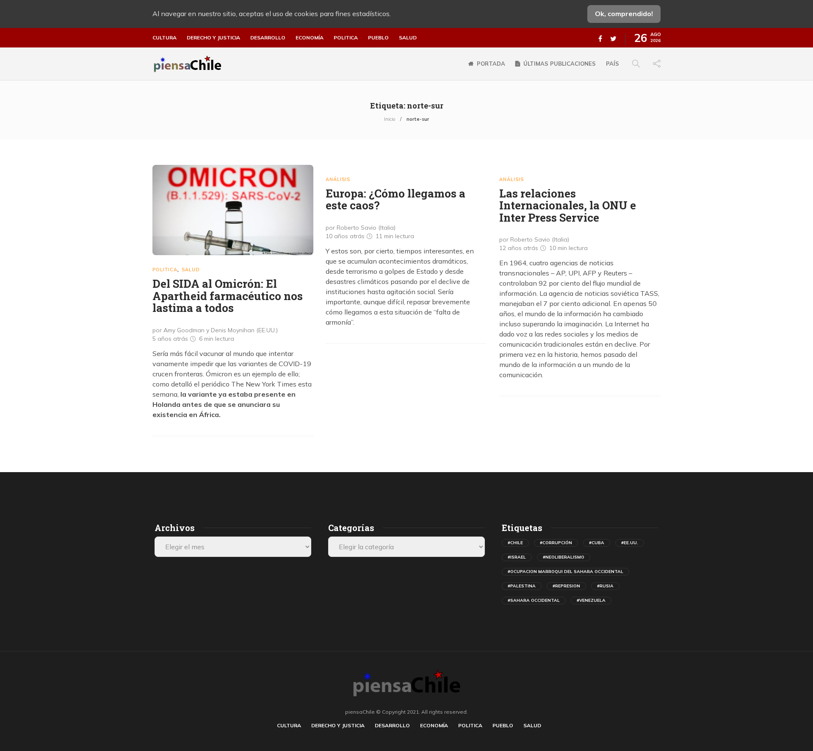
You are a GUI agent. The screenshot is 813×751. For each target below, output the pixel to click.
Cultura (164, 37)
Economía (310, 37)
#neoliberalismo (563, 557)
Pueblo (378, 37)
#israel (517, 557)
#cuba (596, 542)
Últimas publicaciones (559, 63)
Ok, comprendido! (624, 13)
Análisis (338, 179)
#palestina (522, 586)
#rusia (605, 586)
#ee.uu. (629, 542)
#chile (515, 542)
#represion (566, 586)
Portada (491, 63)
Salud (408, 37)
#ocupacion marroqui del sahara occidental (565, 571)
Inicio (389, 119)
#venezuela (591, 600)
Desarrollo (267, 37)
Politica (346, 37)
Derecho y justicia (213, 37)
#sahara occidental (534, 600)
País (612, 63)
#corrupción (556, 542)
